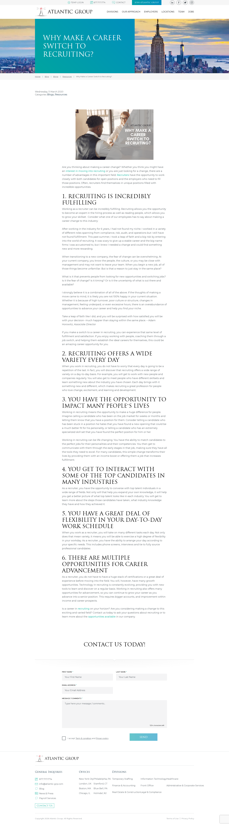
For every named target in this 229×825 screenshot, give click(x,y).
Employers (151, 11)
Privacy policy (102, 738)
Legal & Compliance (151, 792)
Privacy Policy (187, 818)
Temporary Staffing (122, 779)
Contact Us (44, 805)
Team (181, 11)
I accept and (88, 738)
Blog (41, 788)
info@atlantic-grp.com (51, 784)
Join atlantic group (147, 2)
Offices (84, 771)
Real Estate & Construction (126, 792)
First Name (67, 672)
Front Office (147, 785)
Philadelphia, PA (102, 779)
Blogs (50, 94)
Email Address (69, 685)
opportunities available (102, 616)
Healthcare (172, 779)
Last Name (121, 672)
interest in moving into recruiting (85, 171)
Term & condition (83, 738)
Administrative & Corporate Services (185, 785)
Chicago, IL (84, 793)
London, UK (85, 783)
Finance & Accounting (123, 785)
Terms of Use (173, 818)
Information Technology (153, 779)
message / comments (72, 698)
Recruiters (123, 175)
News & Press (46, 793)
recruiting (83, 608)
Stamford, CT (100, 783)
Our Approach (131, 11)
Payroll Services (47, 798)
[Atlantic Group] (63, 11)
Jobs (191, 11)
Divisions (112, 11)
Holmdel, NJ (100, 793)
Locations (168, 11)
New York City (86, 779)
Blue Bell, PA (100, 788)
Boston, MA (85, 788)
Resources (61, 94)
